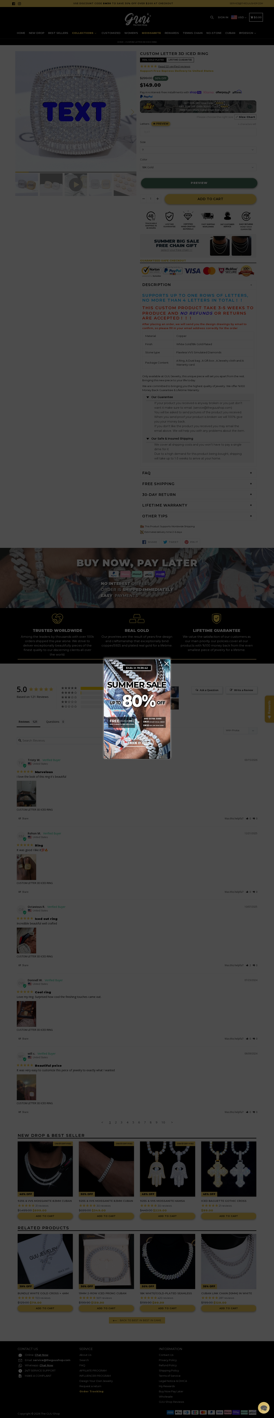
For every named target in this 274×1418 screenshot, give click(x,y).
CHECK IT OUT (137, 742)
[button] (264, 1408)
